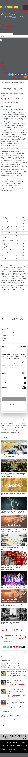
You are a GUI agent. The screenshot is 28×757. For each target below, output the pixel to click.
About (3, 71)
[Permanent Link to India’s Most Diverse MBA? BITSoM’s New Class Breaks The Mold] (14, 447)
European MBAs (4, 29)
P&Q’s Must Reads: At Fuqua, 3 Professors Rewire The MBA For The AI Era (13, 530)
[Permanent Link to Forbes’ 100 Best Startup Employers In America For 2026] (14, 539)
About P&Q (5, 742)
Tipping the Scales (9, 738)
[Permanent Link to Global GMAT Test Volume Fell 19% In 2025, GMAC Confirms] (14, 614)
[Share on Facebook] (2, 102)
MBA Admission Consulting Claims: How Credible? (13, 723)
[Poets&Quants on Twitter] (9, 74)
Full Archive (3, 69)
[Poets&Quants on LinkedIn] (25, 74)
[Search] (1, 40)
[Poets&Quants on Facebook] (16, 74)
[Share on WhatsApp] (14, 102)
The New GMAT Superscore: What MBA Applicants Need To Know (16, 691)
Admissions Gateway (13, 667)
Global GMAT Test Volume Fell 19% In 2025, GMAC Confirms (12, 623)
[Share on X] (5, 102)
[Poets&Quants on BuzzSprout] (7, 647)
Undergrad (3, 68)
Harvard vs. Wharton (11, 629)
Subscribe (19, 79)
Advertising (18, 71)
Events (2, 61)
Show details (19, 394)
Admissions (3, 23)
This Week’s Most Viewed (7, 26)
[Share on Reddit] (17, 102)
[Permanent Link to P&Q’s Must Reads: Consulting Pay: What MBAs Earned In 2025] (14, 596)
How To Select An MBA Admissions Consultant (13, 720)
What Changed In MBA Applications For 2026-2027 (15, 665)
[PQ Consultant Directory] (14, 656)
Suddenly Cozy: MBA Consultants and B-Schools (13, 726)
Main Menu (3, 21)
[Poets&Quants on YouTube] (22, 74)
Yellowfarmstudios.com (18, 751)
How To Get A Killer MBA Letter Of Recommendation (16, 672)
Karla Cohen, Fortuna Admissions (16, 684)
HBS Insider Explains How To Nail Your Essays (15, 681)
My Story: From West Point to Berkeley (19, 637)
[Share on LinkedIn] (11, 102)
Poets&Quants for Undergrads (16, 737)
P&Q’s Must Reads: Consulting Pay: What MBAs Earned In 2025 (13, 604)
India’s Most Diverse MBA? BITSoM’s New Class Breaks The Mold (13, 455)
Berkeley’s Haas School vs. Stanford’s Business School (8, 638)
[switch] (24, 378)
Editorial (24, 71)
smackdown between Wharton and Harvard (12, 630)
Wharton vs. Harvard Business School (12, 631)
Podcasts (2, 65)
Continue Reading (20, 416)
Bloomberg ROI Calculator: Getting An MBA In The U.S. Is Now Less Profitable (12, 512)
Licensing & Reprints (12, 744)
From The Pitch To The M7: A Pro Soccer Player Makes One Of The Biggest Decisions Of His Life (13, 567)
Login (25, 79)
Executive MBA (4, 66)
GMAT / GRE (3, 27)
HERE (18, 432)
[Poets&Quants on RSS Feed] (12, 74)
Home (1, 20)
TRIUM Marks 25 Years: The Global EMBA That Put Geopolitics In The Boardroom (13, 586)
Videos (2, 63)
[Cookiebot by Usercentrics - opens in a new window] (19, 346)
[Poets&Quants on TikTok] (23, 647)
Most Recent (3, 24)
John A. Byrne (7, 98)
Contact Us (5, 72)
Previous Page (6, 416)
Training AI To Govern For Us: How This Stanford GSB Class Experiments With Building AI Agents (13, 474)
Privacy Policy (9, 71)
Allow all (14, 399)
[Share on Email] (8, 102)
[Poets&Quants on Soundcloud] (25, 77)
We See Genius (21, 738)
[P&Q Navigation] (9, 14)
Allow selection (14, 404)
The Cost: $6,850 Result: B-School (9, 729)
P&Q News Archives (15, 742)
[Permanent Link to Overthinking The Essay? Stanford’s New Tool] (14, 485)
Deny (14, 409)
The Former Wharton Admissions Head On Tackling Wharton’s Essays (16, 702)
